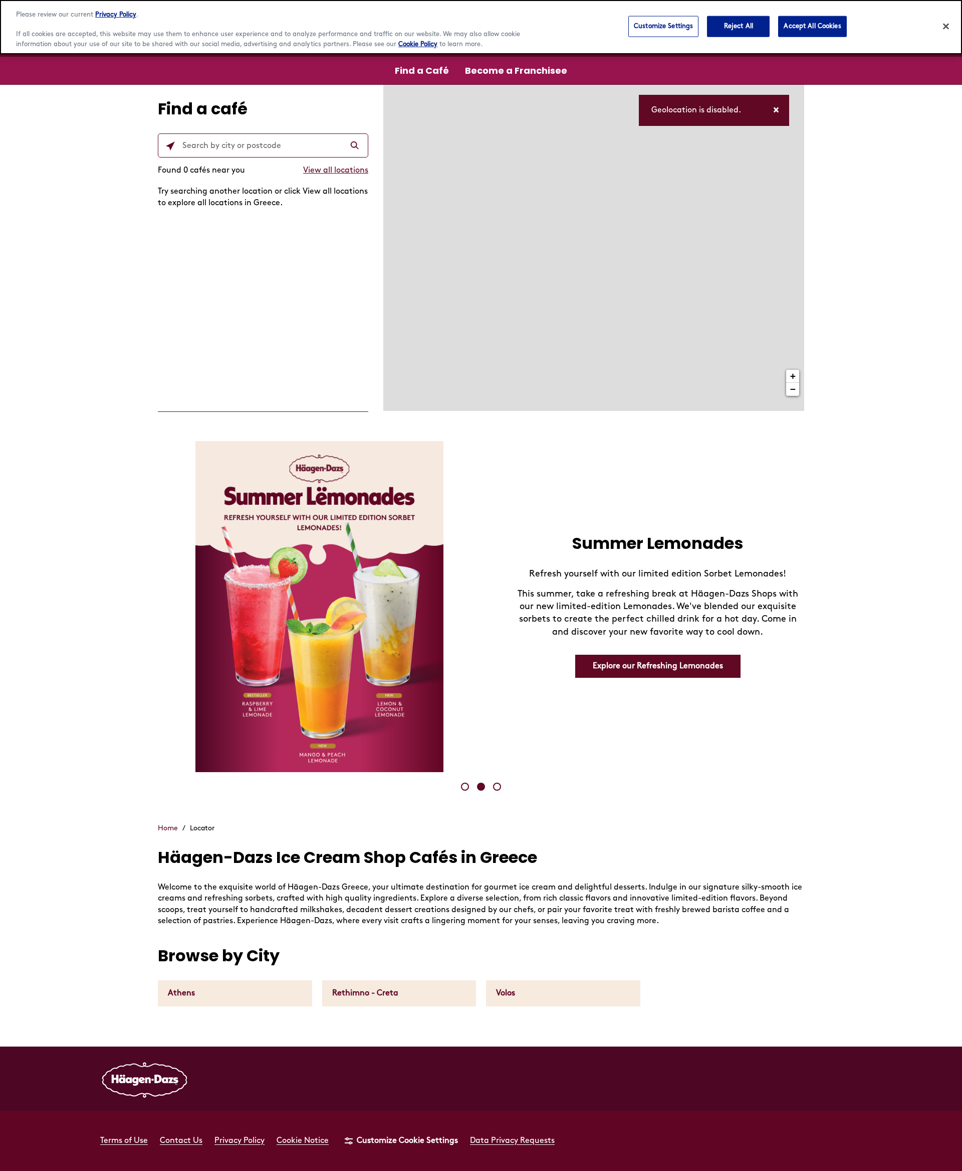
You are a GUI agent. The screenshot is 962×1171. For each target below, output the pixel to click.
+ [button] (793, 376)
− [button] (793, 389)
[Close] (946, 27)
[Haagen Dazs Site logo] (144, 1079)
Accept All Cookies (812, 26)
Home (168, 828)
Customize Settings (663, 26)
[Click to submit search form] (356, 146)
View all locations (335, 170)
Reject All (738, 26)
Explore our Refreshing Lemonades (658, 666)
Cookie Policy (417, 44)
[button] (465, 787)
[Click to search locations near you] (170, 146)
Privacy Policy (115, 15)
